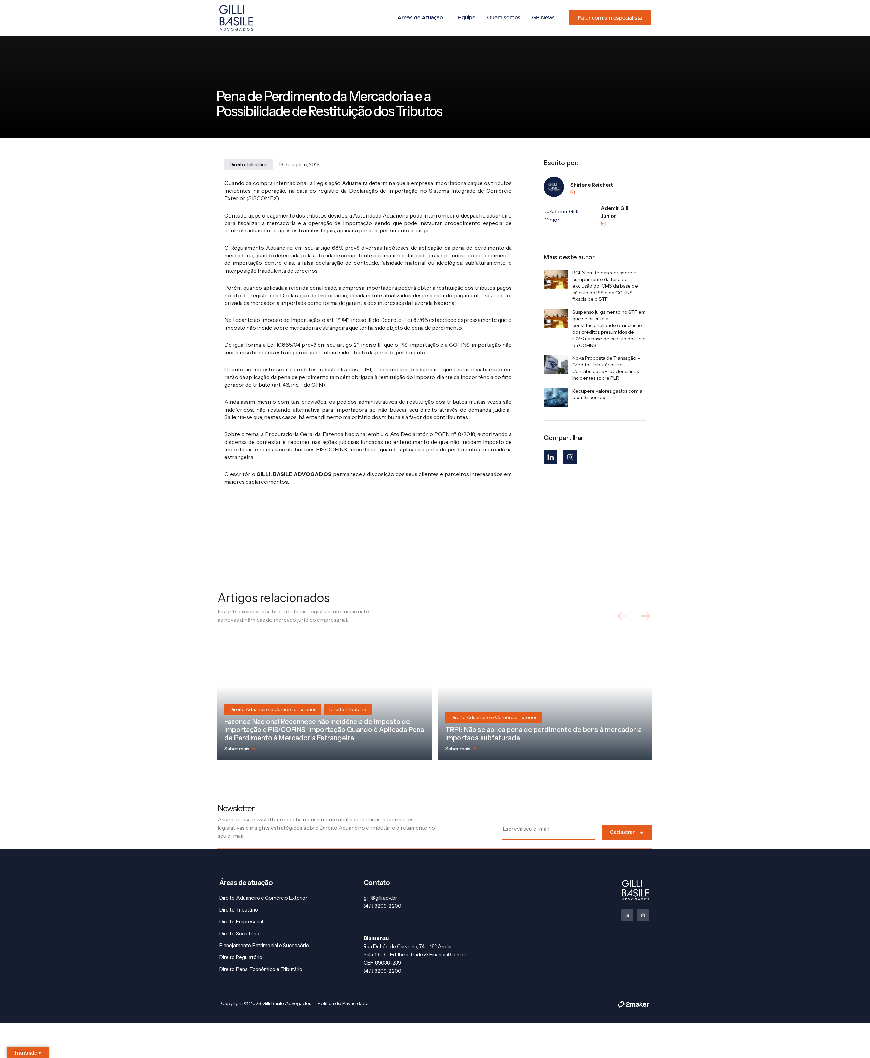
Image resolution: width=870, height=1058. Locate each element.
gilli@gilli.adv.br (380, 898)
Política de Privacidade (343, 1003)
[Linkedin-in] (627, 915)
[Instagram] (570, 457)
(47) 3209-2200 (382, 906)
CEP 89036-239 (382, 962)
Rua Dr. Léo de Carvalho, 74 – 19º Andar (408, 946)
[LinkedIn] (550, 457)
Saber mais (236, 749)
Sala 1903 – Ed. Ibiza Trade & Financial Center (415, 954)
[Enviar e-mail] (591, 192)
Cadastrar (622, 832)
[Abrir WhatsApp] (853, 1040)
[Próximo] (644, 616)
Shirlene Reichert (591, 184)
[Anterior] (622, 616)
